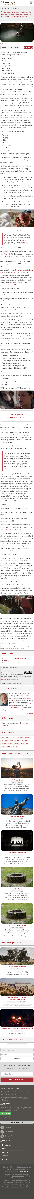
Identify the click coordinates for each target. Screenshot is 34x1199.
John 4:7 (23, 166)
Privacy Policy (24, 1171)
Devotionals (6, 1145)
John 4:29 (9, 529)
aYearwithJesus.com (14, 707)
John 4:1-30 (8, 254)
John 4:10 (24, 242)
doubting (10, 743)
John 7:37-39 (11, 285)
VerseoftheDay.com (25, 695)
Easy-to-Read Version (18, 1176)
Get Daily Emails (17, 1122)
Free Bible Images (19, 648)
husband (17, 740)
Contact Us (8, 1136)
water (7, 737)
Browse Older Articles (17, 1045)
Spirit (12, 737)
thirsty (27, 737)
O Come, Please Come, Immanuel (15, 658)
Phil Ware (5, 44)
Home (4, 1159)
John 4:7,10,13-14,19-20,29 (10, 47)
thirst (21, 737)
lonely (3, 746)
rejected (15, 746)
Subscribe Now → (17, 1080)
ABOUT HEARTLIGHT (10, 1088)
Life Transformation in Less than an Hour (18, 663)
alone (27, 743)
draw (6, 740)
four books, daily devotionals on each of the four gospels (16, 708)
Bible (4, 1149)
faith (16, 743)
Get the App (9, 1132)
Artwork (5, 1156)
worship (3, 743)
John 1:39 (17, 529)
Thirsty (6, 660)
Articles (5, 1152)
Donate (6, 1114)
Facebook (8, 1127)
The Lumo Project (7, 648)
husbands (25, 740)
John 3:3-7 (12, 272)
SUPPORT (5, 1104)
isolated (9, 746)
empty (11, 740)
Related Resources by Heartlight (15, 753)
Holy (17, 737)
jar (2, 740)
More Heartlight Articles (12, 942)
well (2, 737)
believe (22, 743)
